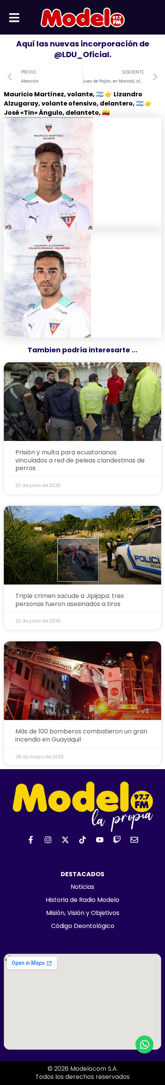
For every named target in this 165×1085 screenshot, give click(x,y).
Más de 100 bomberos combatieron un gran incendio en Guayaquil (81, 735)
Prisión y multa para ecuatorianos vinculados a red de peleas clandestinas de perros (80, 460)
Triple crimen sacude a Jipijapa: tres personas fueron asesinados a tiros (69, 599)
